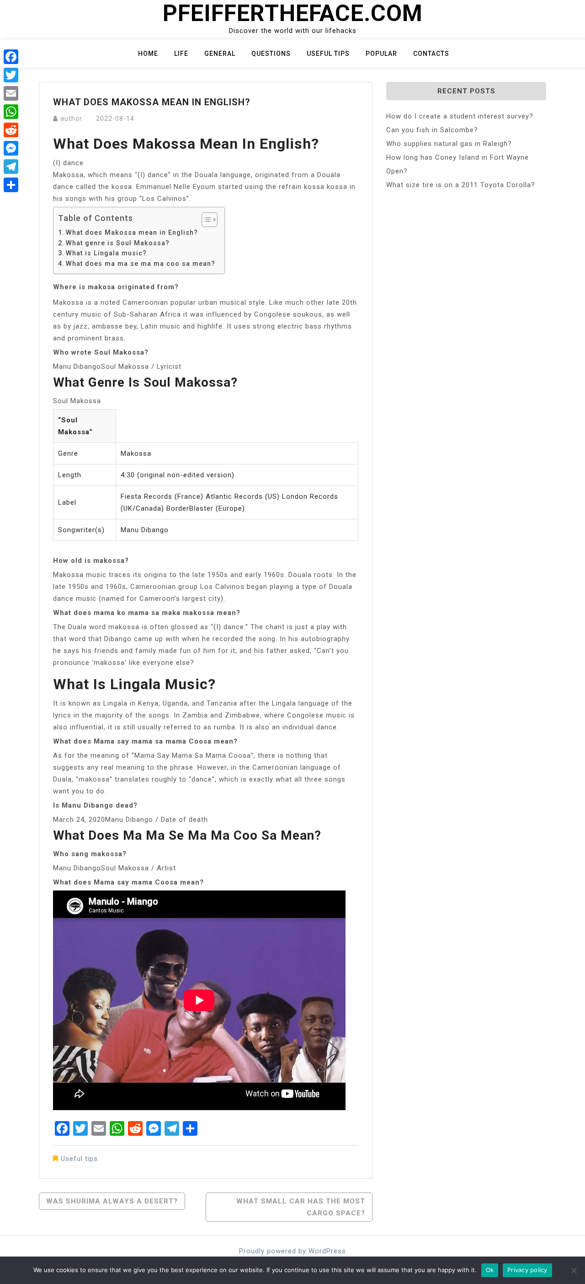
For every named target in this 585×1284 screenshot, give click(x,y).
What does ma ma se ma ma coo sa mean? (140, 263)
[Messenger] (11, 148)
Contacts (431, 53)
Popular (381, 53)
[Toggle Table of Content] (205, 219)
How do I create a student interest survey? (459, 116)
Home (148, 53)
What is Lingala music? (106, 253)
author (71, 118)
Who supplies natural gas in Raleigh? (449, 144)
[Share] (11, 185)
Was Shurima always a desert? (112, 1201)
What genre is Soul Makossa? (118, 243)
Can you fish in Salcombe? (432, 130)
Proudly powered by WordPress (292, 1251)
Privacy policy (527, 1269)
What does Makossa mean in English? (132, 232)
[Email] (11, 93)
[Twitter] (11, 75)
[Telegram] (11, 166)
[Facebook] (11, 57)
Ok (490, 1269)
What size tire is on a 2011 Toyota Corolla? (460, 185)
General (219, 53)
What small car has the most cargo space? (300, 1207)
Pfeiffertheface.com (293, 13)
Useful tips (328, 53)
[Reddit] (11, 130)
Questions (271, 53)
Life (181, 53)
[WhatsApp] (11, 112)
